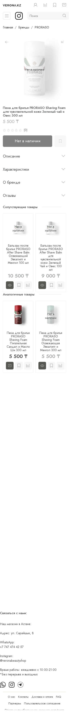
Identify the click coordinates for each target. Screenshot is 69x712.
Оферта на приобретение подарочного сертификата (34, 710)
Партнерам (14, 703)
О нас (11, 697)
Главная (8, 27)
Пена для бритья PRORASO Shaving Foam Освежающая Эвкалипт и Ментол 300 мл (50, 341)
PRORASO (42, 27)
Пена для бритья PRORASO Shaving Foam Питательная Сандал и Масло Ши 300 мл (18, 341)
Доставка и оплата (42, 697)
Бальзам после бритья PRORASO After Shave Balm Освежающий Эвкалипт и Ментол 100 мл (18, 254)
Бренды (23, 27)
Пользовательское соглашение (42, 703)
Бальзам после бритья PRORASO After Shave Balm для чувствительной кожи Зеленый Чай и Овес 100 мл (51, 257)
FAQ (58, 697)
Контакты (23, 697)
